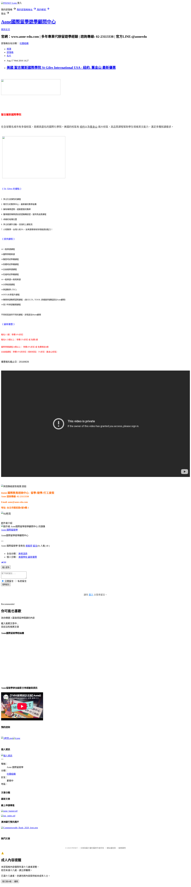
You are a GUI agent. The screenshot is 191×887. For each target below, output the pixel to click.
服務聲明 (122, 848)
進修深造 (22, 553)
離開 (16, 881)
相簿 (9, 49)
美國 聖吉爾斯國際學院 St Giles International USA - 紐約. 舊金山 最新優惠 (61, 67)
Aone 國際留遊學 (9, 530)
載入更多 (6, 567)
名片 (9, 56)
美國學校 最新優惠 (27, 557)
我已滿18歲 (6, 881)
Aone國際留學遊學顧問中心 (28, 21)
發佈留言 (6, 584)
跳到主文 (5, 29)
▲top (3, 562)
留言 (35, 546)
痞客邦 (29, 546)
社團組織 (24, 43)
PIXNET (74, 848)
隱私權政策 (111, 848)
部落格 (10, 52)
